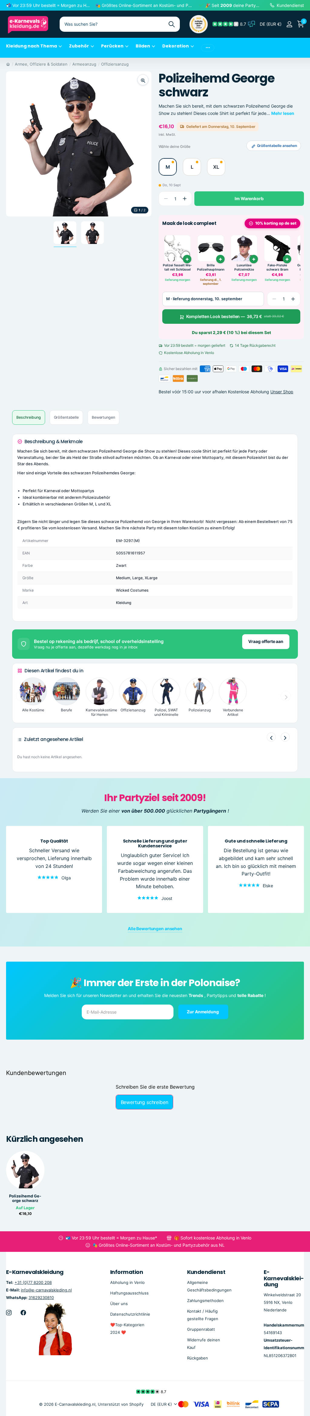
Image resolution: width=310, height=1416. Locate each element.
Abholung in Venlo (127, 1282)
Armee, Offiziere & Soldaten (41, 64)
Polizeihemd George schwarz (25, 1198)
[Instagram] (9, 1312)
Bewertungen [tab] (103, 417)
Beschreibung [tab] (28, 417)
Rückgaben (197, 1358)
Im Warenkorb (249, 198)
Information (126, 1272)
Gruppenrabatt (201, 1329)
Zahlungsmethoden (205, 1300)
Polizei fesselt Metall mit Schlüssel (177, 267)
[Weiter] (285, 737)
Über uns (119, 1303)
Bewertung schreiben (144, 1102)
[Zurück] (271, 737)
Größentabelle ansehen (277, 145)
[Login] (289, 24)
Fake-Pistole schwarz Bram (277, 267)
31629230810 (41, 1297)
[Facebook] (23, 1312)
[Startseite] (8, 64)
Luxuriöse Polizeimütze (244, 267)
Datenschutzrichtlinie (130, 1314)
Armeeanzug (84, 64)
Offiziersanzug (115, 64)
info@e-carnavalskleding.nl (46, 1290)
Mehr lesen (282, 113)
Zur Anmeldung (203, 1011)
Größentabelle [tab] (66, 417)
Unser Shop (281, 391)
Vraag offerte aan (265, 641)
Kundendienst (206, 1272)
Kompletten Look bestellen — (235, 316)
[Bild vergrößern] (142, 79)
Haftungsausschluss (129, 1293)
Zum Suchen (171, 24)
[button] (184, 198)
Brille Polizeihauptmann (210, 267)
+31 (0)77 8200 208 (33, 1282)
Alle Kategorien (34, 49)
